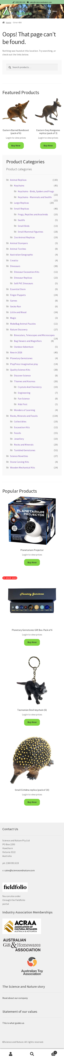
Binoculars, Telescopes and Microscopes (34, 335)
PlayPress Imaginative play (24, 364)
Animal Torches (18, 248)
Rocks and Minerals (23, 444)
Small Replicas (21, 208)
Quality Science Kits (20, 369)
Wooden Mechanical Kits (22, 467)
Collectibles (20, 421)
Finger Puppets (18, 294)
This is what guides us (13, 1022)
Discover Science (22, 375)
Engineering (24, 392)
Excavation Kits (22, 427)
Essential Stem (18, 289)
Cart (49, 1051)
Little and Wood (18, 312)
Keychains (19, 185)
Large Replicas (21, 202)
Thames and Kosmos (24, 381)
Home (8, 22)
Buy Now (15, 145)
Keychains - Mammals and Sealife (35, 197)
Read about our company (15, 997)
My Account (10, 1054)
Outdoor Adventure (23, 346)
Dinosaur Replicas (23, 277)
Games (13, 300)
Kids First (22, 404)
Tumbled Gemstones (24, 450)
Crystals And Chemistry (30, 386)
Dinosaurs (15, 266)
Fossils (17, 432)
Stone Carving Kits (19, 461)
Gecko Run (15, 306)
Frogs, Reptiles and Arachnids (33, 214)
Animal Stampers (19, 243)
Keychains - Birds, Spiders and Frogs (36, 191)
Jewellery (19, 438)
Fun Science (24, 398)
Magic (13, 317)
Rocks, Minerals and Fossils (24, 415)
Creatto (14, 260)
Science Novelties (19, 456)
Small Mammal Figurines (30, 231)
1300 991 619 (20, 2)
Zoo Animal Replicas (24, 237)
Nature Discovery (18, 329)
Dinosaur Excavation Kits (26, 271)
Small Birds (23, 225)
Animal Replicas (18, 179)
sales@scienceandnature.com (41, 2)
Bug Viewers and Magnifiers (28, 340)
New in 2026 (16, 352)
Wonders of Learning (24, 410)
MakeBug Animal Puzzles (23, 323)
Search (32, 1054)
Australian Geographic (21, 254)
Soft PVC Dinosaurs (23, 283)
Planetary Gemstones (21, 358)
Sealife (21, 220)
